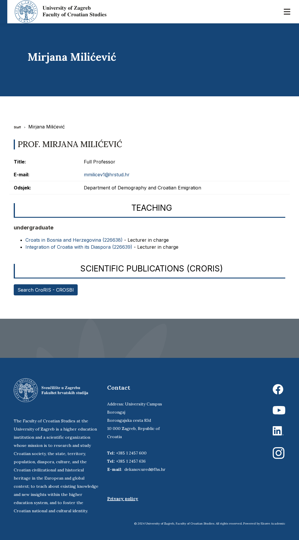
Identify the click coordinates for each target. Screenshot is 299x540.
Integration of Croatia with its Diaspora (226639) (78, 247)
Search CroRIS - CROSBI (46, 290)
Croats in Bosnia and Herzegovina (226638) (74, 240)
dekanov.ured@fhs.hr (145, 469)
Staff (17, 127)
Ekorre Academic (273, 523)
